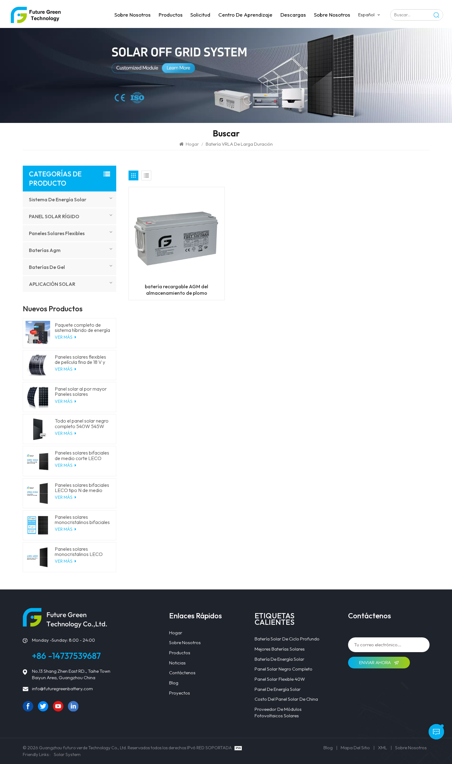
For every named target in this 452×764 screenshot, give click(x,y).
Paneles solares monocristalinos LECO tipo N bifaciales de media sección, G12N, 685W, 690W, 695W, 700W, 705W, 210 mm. (82, 551)
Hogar (192, 144)
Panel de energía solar (278, 689)
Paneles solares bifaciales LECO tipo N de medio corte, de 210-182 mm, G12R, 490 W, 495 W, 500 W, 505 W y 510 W (82, 487)
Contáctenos (182, 672)
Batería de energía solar (279, 659)
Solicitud (200, 14)
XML (382, 747)
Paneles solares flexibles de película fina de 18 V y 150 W (80, 359)
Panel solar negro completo (283, 669)
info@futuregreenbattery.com (62, 688)
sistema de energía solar (57, 199)
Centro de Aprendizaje (245, 14)
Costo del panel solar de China (286, 699)
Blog (173, 683)
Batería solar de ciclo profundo (287, 639)
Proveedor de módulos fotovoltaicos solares (278, 712)
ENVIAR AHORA (375, 662)
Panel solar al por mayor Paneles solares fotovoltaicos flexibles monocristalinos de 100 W (82, 391)
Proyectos (179, 693)
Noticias (177, 663)
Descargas (293, 14)
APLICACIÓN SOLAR (52, 284)
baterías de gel (47, 267)
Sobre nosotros (132, 14)
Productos (171, 14)
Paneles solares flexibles (57, 233)
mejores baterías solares (280, 649)
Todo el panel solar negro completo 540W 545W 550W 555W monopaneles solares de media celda (82, 423)
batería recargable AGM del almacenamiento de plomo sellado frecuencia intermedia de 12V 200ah (176, 289)
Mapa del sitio (355, 747)
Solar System (67, 754)
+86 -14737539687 (66, 655)
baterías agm (45, 250)
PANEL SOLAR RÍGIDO (54, 216)
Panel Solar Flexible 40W (280, 679)
